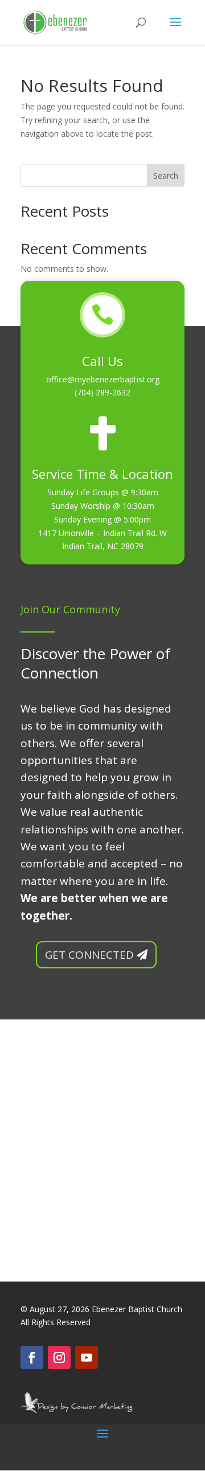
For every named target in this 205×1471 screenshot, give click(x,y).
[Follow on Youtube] (86, 1357)
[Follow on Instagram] (59, 1357)
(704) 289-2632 (102, 392)
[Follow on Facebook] (31, 1357)
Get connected (89, 954)
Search (165, 175)
